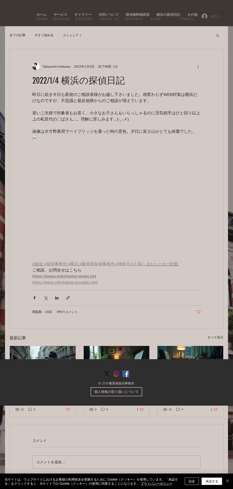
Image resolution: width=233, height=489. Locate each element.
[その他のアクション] (198, 66)
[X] (106, 373)
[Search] (223, 13)
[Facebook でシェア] (34, 298)
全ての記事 (17, 35)
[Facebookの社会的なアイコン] (125, 373)
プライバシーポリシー (156, 483)
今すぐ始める (44, 35)
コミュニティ (72, 35)
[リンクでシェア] (68, 298)
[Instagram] (116, 373)
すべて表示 (215, 337)
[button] (217, 35)
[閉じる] (227, 481)
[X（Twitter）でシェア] (45, 298)
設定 (192, 481)
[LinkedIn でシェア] (57, 298)
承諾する (211, 481)
